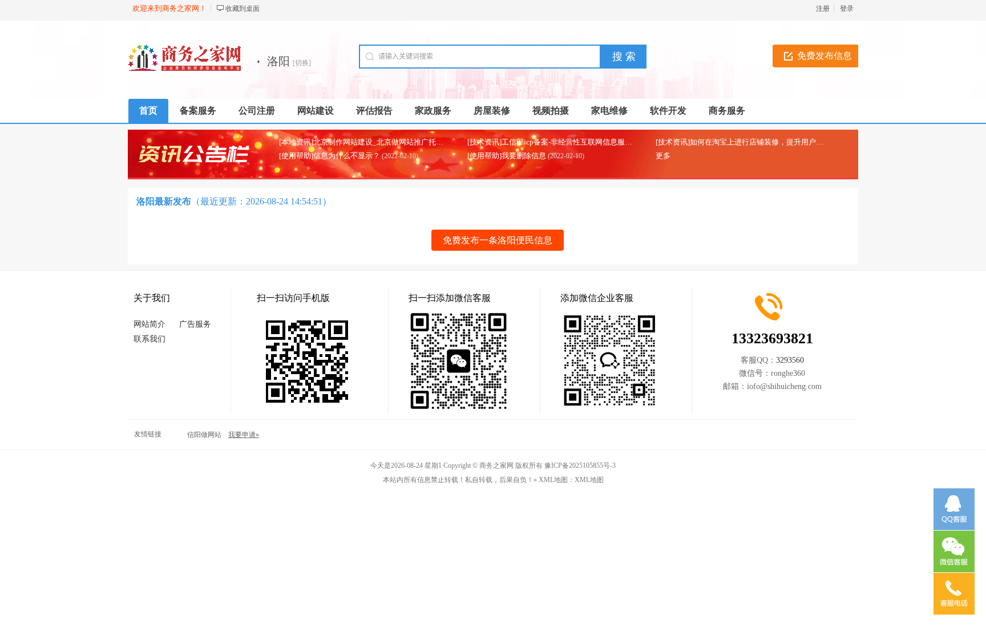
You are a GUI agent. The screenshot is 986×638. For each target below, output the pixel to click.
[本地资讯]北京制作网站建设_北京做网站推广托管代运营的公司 (383, 142)
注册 (823, 9)
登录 (847, 9)
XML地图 (589, 480)
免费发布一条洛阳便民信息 (497, 240)
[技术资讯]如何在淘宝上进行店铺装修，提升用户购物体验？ (754, 142)
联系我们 (149, 339)
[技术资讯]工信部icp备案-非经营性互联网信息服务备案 (557, 142)
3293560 (790, 360)
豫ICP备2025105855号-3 (580, 466)
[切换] (302, 63)
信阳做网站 (204, 435)
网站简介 (149, 324)
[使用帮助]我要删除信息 (506, 155)
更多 (663, 155)
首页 (148, 110)
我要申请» (243, 435)
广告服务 (195, 324)
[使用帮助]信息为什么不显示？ (329, 155)
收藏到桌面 (242, 9)
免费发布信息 (824, 56)
